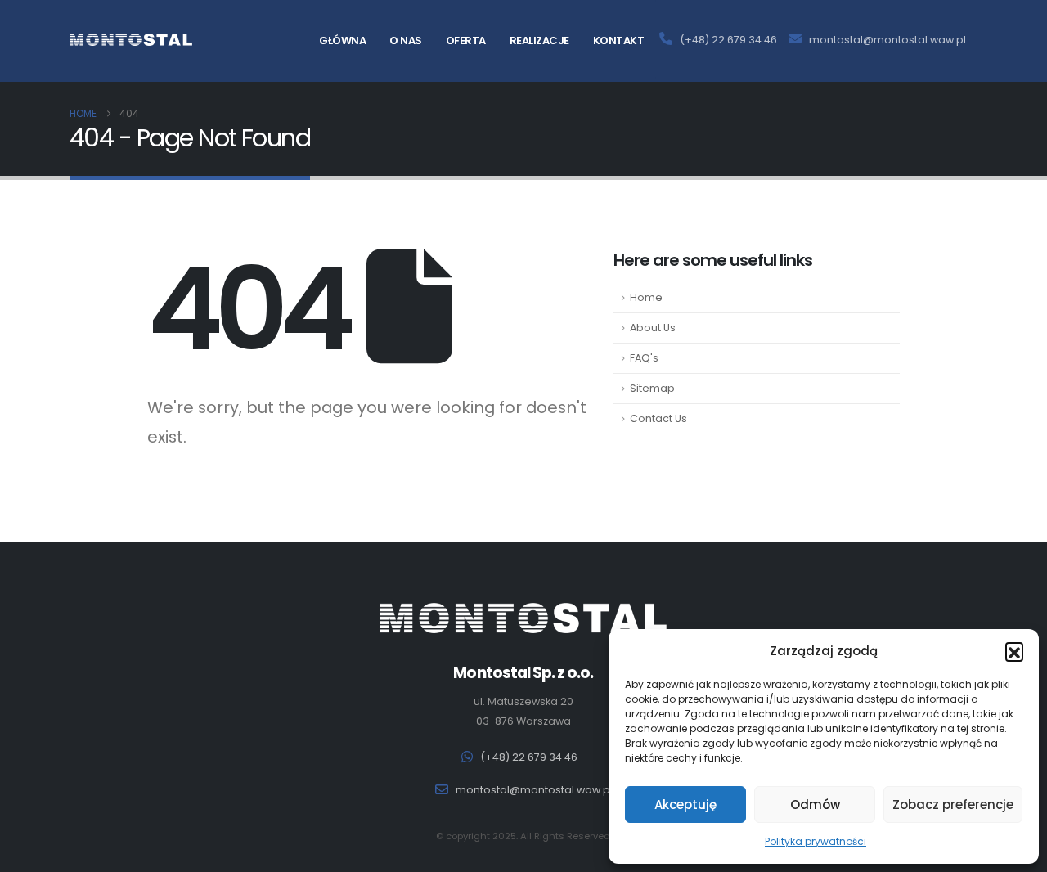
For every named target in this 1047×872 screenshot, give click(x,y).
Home (646, 297)
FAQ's (644, 358)
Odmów (815, 804)
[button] (1014, 651)
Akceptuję (685, 804)
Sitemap (652, 388)
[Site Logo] (131, 40)
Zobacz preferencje (952, 804)
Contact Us (658, 418)
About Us (653, 328)
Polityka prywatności (815, 841)
